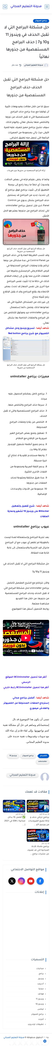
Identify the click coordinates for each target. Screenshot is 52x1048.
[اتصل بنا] (11, 1043)
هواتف (41, 994)
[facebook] (40, 881)
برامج (41, 974)
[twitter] (12, 881)
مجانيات (40, 969)
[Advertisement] (26, 926)
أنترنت (41, 1019)
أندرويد (40, 984)
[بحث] (5, 6)
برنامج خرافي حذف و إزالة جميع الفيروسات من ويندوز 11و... (38, 821)
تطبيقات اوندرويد (36, 1024)
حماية (41, 989)
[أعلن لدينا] (17, 1043)
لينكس (40, 1009)
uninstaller (42, 762)
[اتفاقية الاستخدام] (29, 1043)
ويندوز (41, 979)
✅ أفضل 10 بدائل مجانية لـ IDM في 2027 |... (14, 821)
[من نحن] (23, 1043)
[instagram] (21, 881)
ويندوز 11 (40, 999)
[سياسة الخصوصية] (34, 1043)
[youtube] (30, 881)
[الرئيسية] (40, 1043)
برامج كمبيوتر (41, 21)
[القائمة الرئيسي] (47, 6)
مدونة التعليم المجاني (26, 6)
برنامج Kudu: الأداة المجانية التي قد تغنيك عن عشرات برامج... (38, 850)
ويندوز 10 (13, 756)
